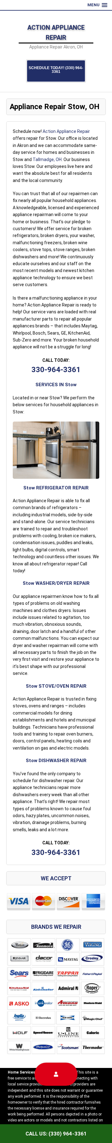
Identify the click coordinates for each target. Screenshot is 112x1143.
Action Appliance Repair (66, 131)
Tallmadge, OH (47, 159)
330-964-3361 (56, 369)
